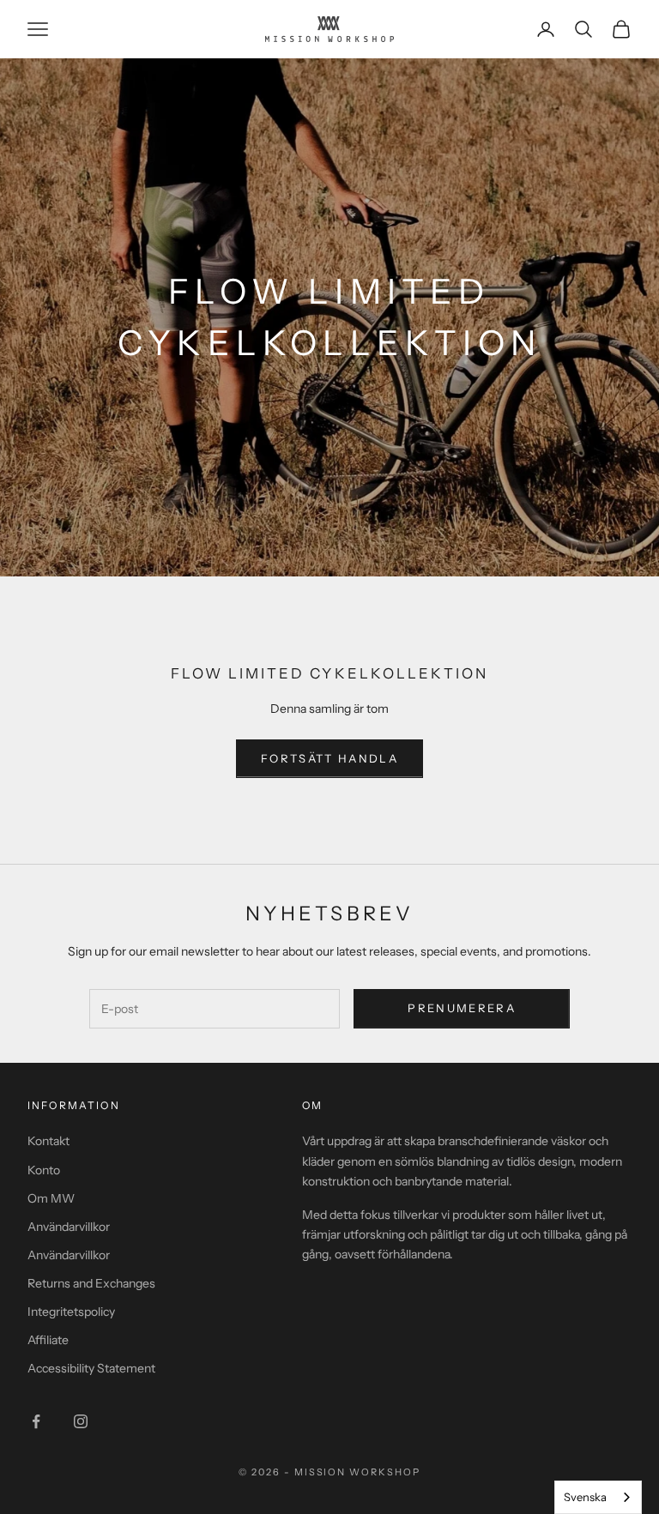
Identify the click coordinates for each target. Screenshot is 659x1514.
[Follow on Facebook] (36, 1421)
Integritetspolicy (71, 1311)
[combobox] (598, 1497)
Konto (43, 1170)
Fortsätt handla (329, 758)
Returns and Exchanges (91, 1283)
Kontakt (48, 1141)
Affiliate (48, 1340)
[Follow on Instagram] (80, 1421)
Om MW (51, 1198)
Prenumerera (462, 1008)
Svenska (585, 1497)
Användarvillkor (68, 1226)
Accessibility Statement (91, 1368)
